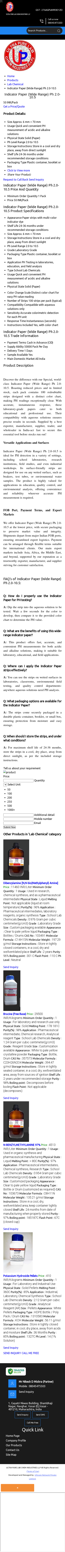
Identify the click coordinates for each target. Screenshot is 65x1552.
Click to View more (18, 170)
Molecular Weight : (23, 1197)
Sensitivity (13, 312)
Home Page (13, 1435)
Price (10, 200)
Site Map (11, 1454)
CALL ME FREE (30, 1353)
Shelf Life (12, 225)
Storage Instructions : (30, 947)
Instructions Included (20, 324)
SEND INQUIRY (12, 1353)
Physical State (15, 286)
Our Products (14, 1445)
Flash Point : (46, 955)
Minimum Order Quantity (22, 196)
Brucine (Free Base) (14, 1013)
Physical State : (33, 899)
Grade (11, 250)
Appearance (14, 217)
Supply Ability (15, 346)
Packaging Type (16, 254)
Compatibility (15, 304)
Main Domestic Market (21, 358)
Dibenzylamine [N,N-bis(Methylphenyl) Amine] (30, 882)
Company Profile (16, 1440)
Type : (32, 1038)
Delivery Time (15, 350)
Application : (30, 911)
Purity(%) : (30, 907)
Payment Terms (16, 342)
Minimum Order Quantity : (40, 1017)
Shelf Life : (41, 951)
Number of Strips (17, 300)
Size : (24, 927)
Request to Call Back (15, 179)
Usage (11, 274)
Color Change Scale (19, 292)
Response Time (16, 320)
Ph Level (12, 246)
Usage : (31, 895)
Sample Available (17, 354)
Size (9, 233)
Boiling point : (22, 955)
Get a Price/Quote (14, 106)
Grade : (45, 923)
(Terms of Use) (32, 1471)
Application (14, 262)
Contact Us (12, 1449)
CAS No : (34, 935)
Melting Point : (30, 903)
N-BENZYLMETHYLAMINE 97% (21, 1144)
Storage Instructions (19, 237)
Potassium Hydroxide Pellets (20, 1275)
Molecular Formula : (37, 1193)
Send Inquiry (36, 179)
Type (10, 270)
